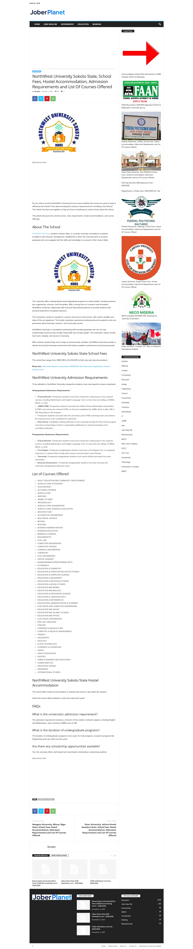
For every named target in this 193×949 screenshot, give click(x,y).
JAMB (124, 421)
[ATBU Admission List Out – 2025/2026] (103, 869)
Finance (125, 393)
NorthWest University (41, 234)
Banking (97, 24)
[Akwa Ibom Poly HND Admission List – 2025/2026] (74, 869)
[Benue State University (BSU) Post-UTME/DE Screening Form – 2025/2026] (45, 869)
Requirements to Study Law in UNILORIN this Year (141, 191)
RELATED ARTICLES (41, 855)
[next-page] (115, 855)
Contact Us (132, 946)
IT (122, 416)
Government (67, 24)
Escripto (37, 91)
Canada (124, 370)
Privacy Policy (113, 946)
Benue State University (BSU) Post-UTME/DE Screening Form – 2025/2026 (45, 883)
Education (83, 24)
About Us (123, 946)
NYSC (124, 448)
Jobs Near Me (50, 24)
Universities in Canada (130, 467)
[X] (41, 98)
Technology (126, 462)
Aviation (125, 361)
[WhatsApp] (53, 98)
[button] (160, 24)
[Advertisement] (74, 46)
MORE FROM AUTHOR (59, 855)
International (126, 412)
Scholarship (126, 458)
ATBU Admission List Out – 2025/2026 (101, 882)
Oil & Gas (125, 453)
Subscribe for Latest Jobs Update (150, 946)
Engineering (126, 389)
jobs (123, 425)
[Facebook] (35, 98)
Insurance (125, 407)
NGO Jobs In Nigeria (129, 444)
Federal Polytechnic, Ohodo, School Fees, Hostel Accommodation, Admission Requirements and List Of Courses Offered (141, 144)
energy (124, 384)
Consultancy (126, 375)
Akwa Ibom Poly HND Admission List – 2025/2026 (72, 882)
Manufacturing (127, 435)
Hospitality (126, 403)
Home (37, 24)
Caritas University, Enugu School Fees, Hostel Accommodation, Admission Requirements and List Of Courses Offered (141, 284)
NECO (124, 439)
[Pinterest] (47, 98)
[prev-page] (112, 855)
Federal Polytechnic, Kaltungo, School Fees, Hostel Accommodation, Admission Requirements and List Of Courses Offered (141, 229)
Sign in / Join (35, 3)
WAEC (124, 471)
